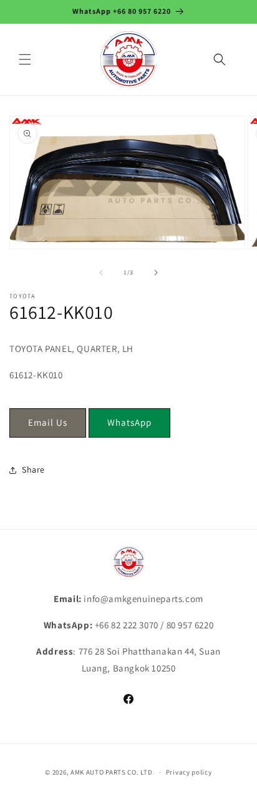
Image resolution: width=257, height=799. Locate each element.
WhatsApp (129, 422)
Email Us (47, 422)
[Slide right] (156, 272)
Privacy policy (189, 772)
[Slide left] (101, 272)
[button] (25, 59)
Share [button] (33, 469)
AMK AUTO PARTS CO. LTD (111, 772)
